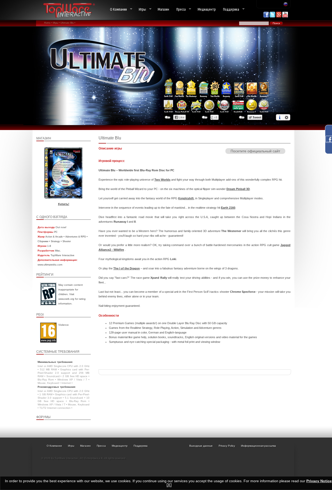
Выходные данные (201, 445)
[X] (169, 485)
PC (56, 232)
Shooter (67, 241)
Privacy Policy (227, 445)
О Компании (116, 9)
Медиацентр (207, 9)
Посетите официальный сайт (255, 151)
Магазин (163, 9)
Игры (140, 9)
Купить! (63, 204)
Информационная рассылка (258, 445)
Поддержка (229, 9)
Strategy (55, 241)
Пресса (179, 9)
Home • (48, 23)
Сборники (43, 241)
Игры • (56, 23)
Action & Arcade (54, 236)
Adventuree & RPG (75, 236)
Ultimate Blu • (67, 23)
